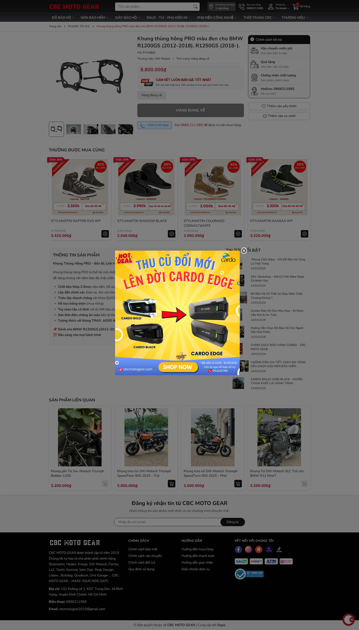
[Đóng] (244, 251)
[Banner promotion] (177, 312)
